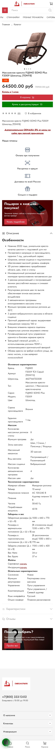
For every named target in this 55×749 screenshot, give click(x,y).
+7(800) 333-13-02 (14, 697)
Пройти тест (12, 645)
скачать (23, 563)
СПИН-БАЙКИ (13, 17)
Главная (6, 24)
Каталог (17, 24)
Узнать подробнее (16, 221)
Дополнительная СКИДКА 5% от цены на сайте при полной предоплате (28, 131)
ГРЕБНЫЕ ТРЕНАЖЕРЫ (33, 17)
